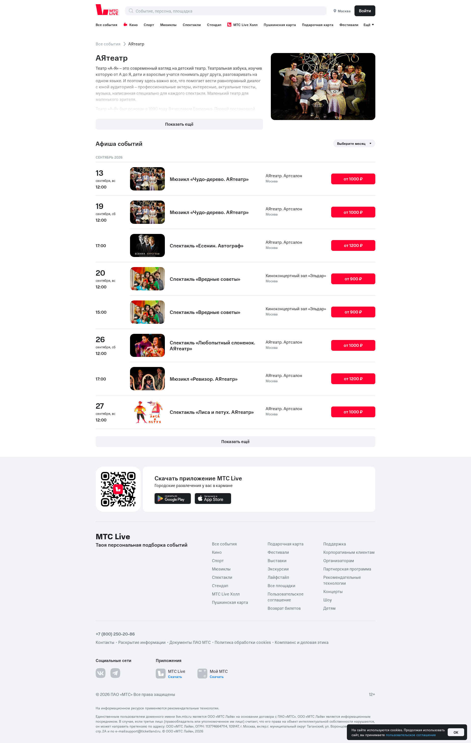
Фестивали (349, 24)
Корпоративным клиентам (349, 552)
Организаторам (338, 560)
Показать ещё (179, 124)
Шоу (327, 599)
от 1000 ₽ (353, 179)
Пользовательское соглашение (285, 596)
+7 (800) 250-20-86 (115, 633)
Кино (133, 24)
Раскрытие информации (142, 642)
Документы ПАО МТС (190, 642)
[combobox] (231, 10)
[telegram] (115, 673)
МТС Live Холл (245, 24)
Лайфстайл (278, 577)
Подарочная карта (317, 24)
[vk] (100, 673)
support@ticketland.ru (143, 730)
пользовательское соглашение (411, 734)
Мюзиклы (168, 24)
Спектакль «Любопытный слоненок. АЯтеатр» (212, 345)
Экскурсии (278, 568)
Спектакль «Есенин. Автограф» (206, 245)
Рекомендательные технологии (342, 580)
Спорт (149, 24)
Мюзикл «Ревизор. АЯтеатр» (203, 379)
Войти (365, 11)
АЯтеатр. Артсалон (284, 175)
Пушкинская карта (280, 24)
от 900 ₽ (353, 279)
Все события (106, 24)
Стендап (214, 24)
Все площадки (281, 585)
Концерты (333, 591)
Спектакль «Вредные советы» (205, 279)
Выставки (277, 560)
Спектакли (192, 24)
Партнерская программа (347, 568)
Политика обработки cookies (243, 642)
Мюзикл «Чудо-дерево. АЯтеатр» (209, 179)
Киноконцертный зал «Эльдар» (296, 275)
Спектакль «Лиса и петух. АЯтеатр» (212, 412)
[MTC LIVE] (107, 9)
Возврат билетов (284, 608)
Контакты (105, 642)
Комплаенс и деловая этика (301, 642)
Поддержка (334, 543)
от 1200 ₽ (353, 245)
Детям (329, 608)
